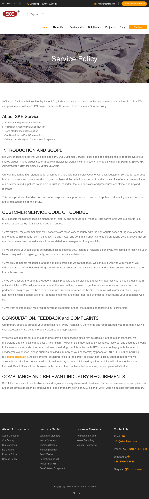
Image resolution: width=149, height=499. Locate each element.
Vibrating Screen (48, 445)
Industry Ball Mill (47, 463)
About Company (10, 435)
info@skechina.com (106, 3)
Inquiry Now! (135, 469)
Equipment (76, 27)
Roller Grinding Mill (49, 459)
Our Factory (8, 440)
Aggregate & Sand (86, 435)
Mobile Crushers (47, 440)
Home (45, 27)
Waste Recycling (85, 440)
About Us (58, 27)
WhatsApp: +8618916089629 (43, 3)
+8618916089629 (136, 449)
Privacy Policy (9, 454)
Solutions (93, 27)
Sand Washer (46, 454)
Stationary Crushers (49, 435)
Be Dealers (8, 449)
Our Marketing (9, 445)
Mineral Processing (87, 445)
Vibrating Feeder (48, 449)
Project (109, 27)
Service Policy (9, 459)
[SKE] (13, 13)
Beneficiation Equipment (52, 468)
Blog (122, 27)
